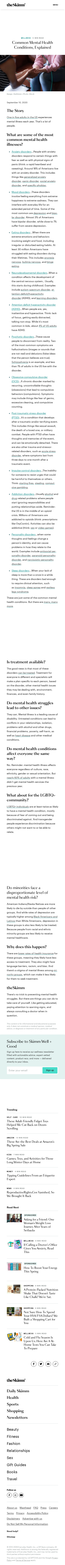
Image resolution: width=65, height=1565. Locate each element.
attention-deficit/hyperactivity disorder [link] (33, 293)
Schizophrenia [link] (20, 362)
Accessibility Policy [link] (37, 1513)
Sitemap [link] (11, 1536)
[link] (16, 4)
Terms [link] (10, 1513)
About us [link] (12, 1507)
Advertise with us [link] (32, 1518)
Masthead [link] (25, 1507)
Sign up (50, 1070)
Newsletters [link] (17, 1418)
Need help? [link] (12, 1531)
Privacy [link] (20, 1513)
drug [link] (14, 498)
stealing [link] (39, 483)
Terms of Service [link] (23, 1560)
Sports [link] (13, 1404)
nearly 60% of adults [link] (18, 777)
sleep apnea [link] (34, 587)
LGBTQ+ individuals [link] (18, 806)
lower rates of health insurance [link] (36, 953)
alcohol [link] (49, 494)
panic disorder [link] (30, 181)
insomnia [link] (20, 587)
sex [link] (32, 527)
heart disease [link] (22, 735)
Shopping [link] (15, 1411)
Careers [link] (53, 1507)
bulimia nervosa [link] (31, 261)
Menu (55, 5)
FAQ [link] (35, 1507)
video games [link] (45, 527)
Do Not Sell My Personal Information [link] (27, 1523)
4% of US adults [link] (48, 325)
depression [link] (39, 213)
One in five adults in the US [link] (22, 117)
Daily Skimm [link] (18, 1391)
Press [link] (44, 1507)
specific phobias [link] (36, 185)
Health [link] (13, 1398)
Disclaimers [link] (13, 1518)
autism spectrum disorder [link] (35, 289)
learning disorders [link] (46, 298)
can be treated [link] (26, 672)
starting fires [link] (26, 483)
